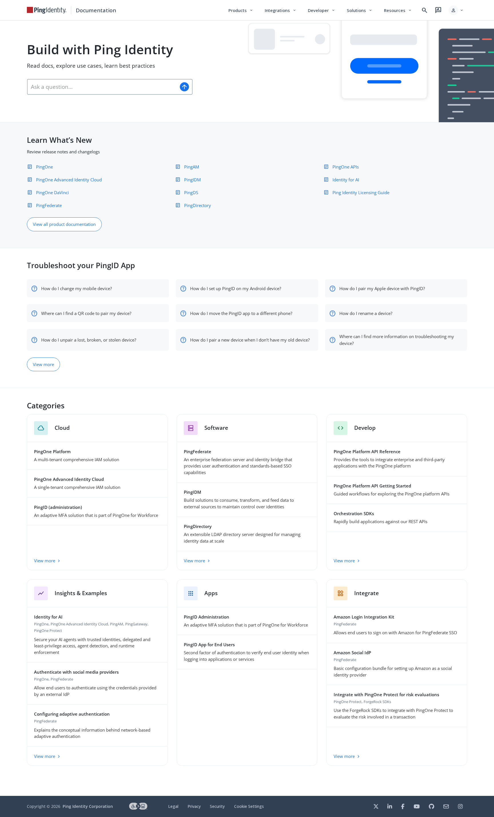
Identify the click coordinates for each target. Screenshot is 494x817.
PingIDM (192, 179)
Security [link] (217, 806)
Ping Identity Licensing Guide (360, 192)
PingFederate (49, 205)
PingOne (44, 167)
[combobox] (101, 87)
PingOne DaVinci (52, 192)
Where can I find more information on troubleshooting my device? (396, 340)
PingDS (191, 192)
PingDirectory (197, 205)
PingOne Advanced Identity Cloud (69, 179)
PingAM (191, 167)
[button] (456, 10)
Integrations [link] (280, 10)
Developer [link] (321, 10)
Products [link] (240, 10)
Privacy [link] (194, 806)
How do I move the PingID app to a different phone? (241, 313)
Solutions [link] (360, 10)
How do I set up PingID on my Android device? (235, 288)
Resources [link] (398, 10)
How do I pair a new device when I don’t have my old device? (250, 340)
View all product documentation (64, 224)
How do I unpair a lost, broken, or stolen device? (88, 340)
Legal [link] (173, 806)
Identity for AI (345, 179)
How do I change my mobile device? (76, 288)
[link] (46, 10)
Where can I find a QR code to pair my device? (86, 313)
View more (43, 364)
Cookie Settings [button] (249, 806)
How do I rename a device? (365, 313)
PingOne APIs (345, 167)
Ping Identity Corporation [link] (88, 806)
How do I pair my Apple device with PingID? (382, 288)
